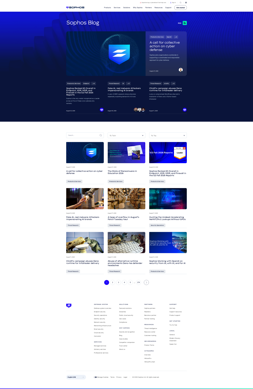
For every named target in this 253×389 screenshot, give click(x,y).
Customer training (150, 335)
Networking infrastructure (102, 325)
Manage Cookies (102, 377)
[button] (173, 2)
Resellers (147, 312)
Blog (120, 335)
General (172, 334)
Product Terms (149, 345)
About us (122, 349)
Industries (122, 312)
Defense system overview (102, 308)
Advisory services (100, 349)
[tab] (102, 304)
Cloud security (99, 332)
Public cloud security (126, 315)
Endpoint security (100, 312)
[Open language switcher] (186, 2)
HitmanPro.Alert (149, 362)
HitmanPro (147, 358)
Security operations (100, 315)
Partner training (149, 319)
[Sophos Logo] (75, 7)
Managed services (100, 346)
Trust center (123, 346)
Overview (147, 355)
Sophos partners (149, 308)
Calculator (97, 336)
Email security (98, 329)
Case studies (123, 339)
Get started (180, 8)
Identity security (99, 319)
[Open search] (180, 2)
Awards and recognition (127, 332)
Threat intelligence (150, 328)
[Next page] (146, 282)
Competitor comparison (127, 342)
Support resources (175, 312)
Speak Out (173, 344)
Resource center (149, 332)
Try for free (173, 325)
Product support (174, 315)
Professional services (101, 353)
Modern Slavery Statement (174, 339)
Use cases (122, 319)
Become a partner (150, 315)
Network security (99, 322)
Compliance (123, 322)
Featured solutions (125, 308)
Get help (172, 308)
